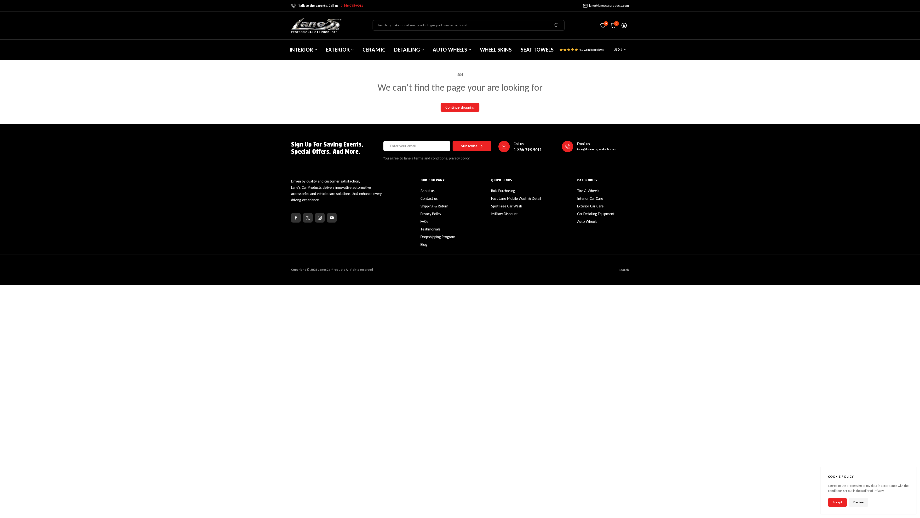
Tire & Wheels (588, 190)
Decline (858, 502)
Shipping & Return (434, 206)
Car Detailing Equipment (596, 214)
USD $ (618, 49)
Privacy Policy (430, 214)
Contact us (429, 198)
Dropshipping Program (437, 237)
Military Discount (504, 214)
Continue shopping (460, 107)
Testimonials (430, 229)
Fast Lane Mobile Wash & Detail (516, 198)
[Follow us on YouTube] (332, 218)
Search (624, 270)
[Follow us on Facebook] (296, 218)
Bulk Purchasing (503, 190)
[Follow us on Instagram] (320, 218)
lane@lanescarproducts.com (609, 6)
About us (427, 190)
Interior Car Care (590, 198)
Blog (423, 244)
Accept (837, 502)
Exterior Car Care (590, 206)
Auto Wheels (587, 221)
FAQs (424, 221)
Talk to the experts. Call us (330, 6)
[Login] (624, 25)
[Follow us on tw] (308, 218)
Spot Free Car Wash (506, 206)
